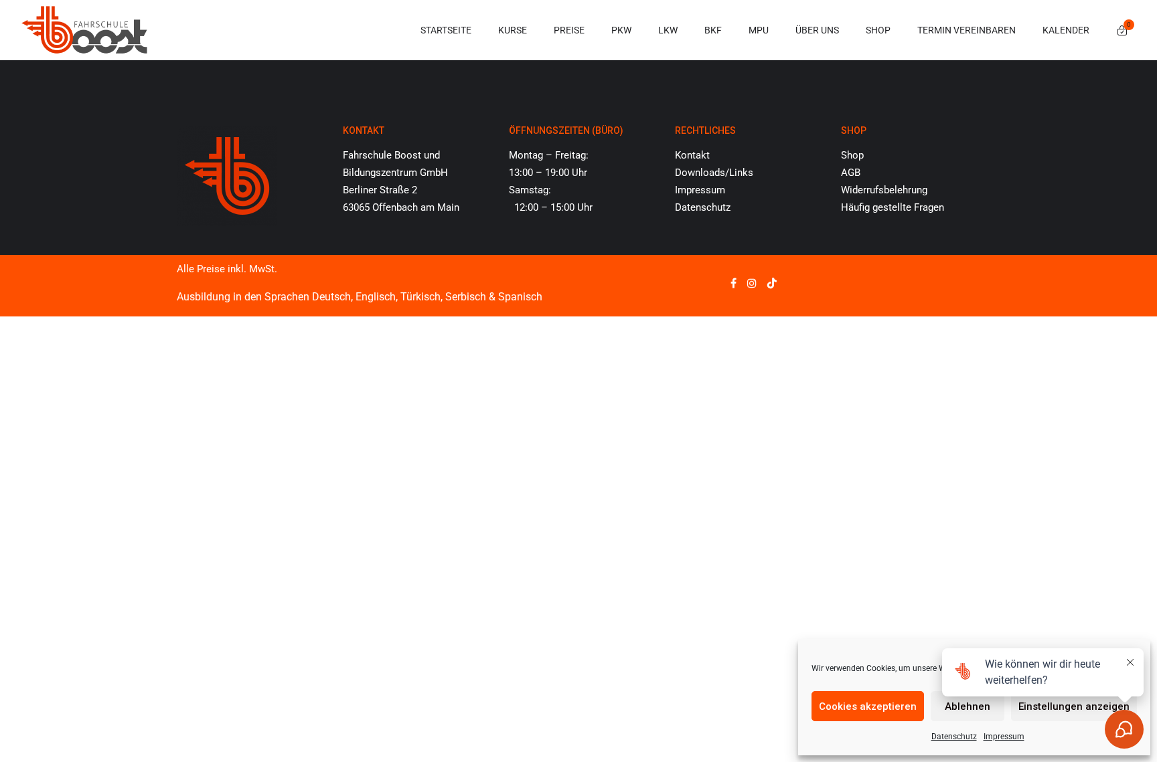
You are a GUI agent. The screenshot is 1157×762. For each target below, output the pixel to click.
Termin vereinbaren (966, 30)
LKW (668, 30)
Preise (569, 30)
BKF (713, 30)
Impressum (700, 190)
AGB (850, 173)
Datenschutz (702, 207)
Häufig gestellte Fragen (892, 207)
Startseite (445, 30)
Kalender (1066, 30)
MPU (759, 30)
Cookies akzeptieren (868, 706)
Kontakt (692, 155)
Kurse (512, 30)
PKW (621, 30)
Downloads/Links (714, 173)
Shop (878, 30)
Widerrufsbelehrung (884, 190)
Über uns (817, 30)
